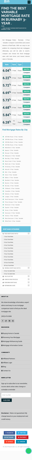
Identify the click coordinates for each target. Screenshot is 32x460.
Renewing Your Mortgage (11, 337)
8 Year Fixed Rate (8, 256)
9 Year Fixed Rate (8, 259)
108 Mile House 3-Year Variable (14, 139)
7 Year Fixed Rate (8, 254)
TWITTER (23, 433)
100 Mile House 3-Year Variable (14, 136)
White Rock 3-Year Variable (12, 221)
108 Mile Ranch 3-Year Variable (14, 142)
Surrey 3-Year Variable (11, 210)
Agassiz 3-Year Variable (11, 150)
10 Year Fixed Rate (9, 262)
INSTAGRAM (9, 437)
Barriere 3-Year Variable (12, 183)
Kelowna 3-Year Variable (12, 194)
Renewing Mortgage (10, 282)
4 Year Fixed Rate (8, 245)
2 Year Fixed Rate (8, 239)
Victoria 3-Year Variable (11, 215)
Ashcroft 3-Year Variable (12, 169)
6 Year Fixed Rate (8, 251)
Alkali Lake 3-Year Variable (12, 164)
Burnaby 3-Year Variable (12, 185)
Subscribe (6, 400)
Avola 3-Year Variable (11, 175)
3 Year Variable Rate (9, 271)
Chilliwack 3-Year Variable (12, 188)
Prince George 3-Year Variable (13, 202)
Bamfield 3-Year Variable (12, 180)
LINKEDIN (22, 441)
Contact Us (6, 371)
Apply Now (27, 69)
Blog (4, 367)
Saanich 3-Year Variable (12, 207)
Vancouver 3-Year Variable (12, 213)
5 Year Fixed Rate (8, 248)
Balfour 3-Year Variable (11, 177)
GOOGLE (10, 441)
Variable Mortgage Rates (12, 268)
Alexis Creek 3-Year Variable (13, 161)
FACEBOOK (10, 433)
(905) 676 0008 (6, 316)
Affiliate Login (7, 363)
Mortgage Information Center (13, 345)
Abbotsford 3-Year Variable (12, 147)
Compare (26, 72)
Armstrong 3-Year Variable (12, 166)
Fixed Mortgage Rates (11, 233)
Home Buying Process (11, 279)
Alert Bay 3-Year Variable (12, 158)
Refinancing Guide (9, 285)
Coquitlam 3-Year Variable (12, 191)
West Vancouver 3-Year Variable (14, 218)
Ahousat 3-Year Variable (12, 153)
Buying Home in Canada (11, 333)
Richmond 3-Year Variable (12, 204)
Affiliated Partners (9, 359)
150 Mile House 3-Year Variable (14, 145)
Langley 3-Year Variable (12, 196)
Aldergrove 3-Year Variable (12, 155)
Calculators (8, 276)
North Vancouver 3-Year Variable (14, 199)
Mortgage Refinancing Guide (12, 341)
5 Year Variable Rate (9, 273)
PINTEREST (23, 437)
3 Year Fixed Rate (8, 242)
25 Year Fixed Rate (9, 265)
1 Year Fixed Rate (8, 236)
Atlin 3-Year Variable (10, 172)
